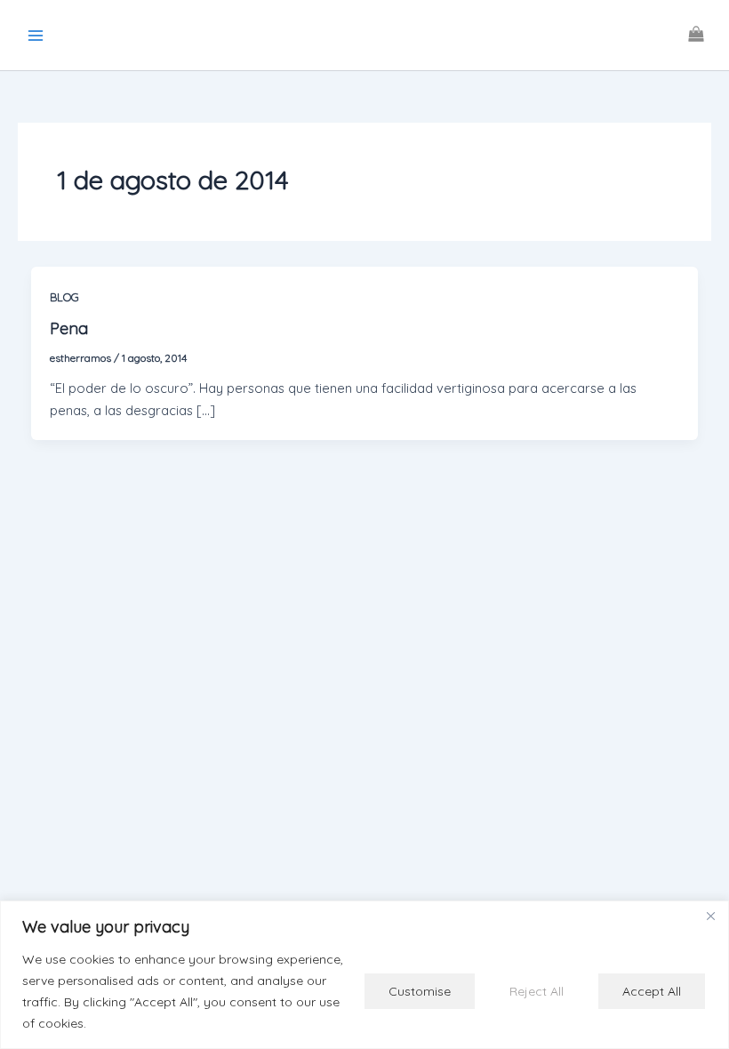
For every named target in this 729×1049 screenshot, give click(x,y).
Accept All (651, 991)
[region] (364, 975)
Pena (69, 328)
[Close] (710, 915)
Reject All (536, 991)
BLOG (64, 297)
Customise (420, 991)
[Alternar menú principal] (35, 34)
